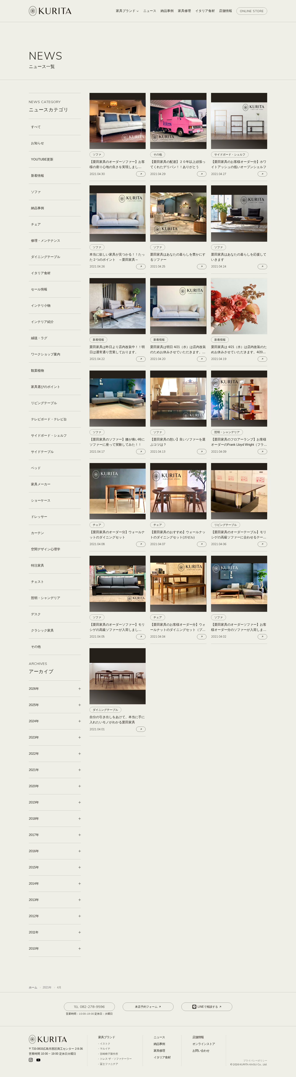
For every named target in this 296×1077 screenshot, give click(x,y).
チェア (36, 224)
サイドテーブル (42, 451)
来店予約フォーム (146, 1006)
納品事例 (37, 208)
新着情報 (37, 175)
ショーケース (40, 500)
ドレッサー (39, 516)
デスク (36, 614)
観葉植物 (37, 370)
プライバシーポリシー (255, 1060)
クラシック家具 (42, 630)
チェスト (37, 581)
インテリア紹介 (42, 322)
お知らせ (37, 143)
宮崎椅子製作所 (109, 1053)
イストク (105, 1043)
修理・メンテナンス (45, 240)
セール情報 (39, 289)
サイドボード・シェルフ (49, 435)
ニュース (159, 1037)
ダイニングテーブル (45, 257)
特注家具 (37, 565)
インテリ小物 (40, 305)
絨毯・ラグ (39, 338)
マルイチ (105, 1048)
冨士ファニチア (109, 1064)
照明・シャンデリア (45, 598)
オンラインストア (203, 1044)
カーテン (37, 533)
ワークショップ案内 (45, 354)
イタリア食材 (40, 273)
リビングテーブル (44, 403)
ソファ (36, 192)
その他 (36, 646)
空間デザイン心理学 (45, 549)
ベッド (36, 468)
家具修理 (159, 1050)
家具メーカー (40, 484)
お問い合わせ (200, 1050)
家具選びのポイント (45, 387)
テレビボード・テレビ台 (49, 419)
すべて (36, 127)
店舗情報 (198, 1037)
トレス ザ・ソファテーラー (116, 1058)
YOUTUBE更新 (42, 159)
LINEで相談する (208, 1006)
